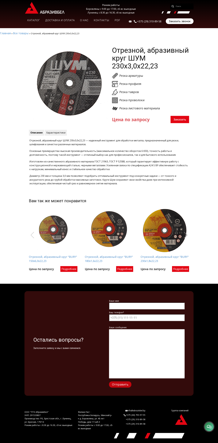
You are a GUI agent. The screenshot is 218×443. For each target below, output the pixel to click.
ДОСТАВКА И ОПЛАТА (60, 20)
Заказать (180, 119)
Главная (5, 33)
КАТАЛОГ (33, 20)
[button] (186, 235)
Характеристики (55, 132)
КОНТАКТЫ (101, 20)
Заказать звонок (180, 21)
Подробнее (68, 269)
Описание (36, 132)
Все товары (21, 33)
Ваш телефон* (116, 312)
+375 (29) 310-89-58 (135, 419)
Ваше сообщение (118, 327)
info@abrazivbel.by (136, 410)
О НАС (84, 20)
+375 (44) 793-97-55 (135, 415)
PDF (117, 20)
